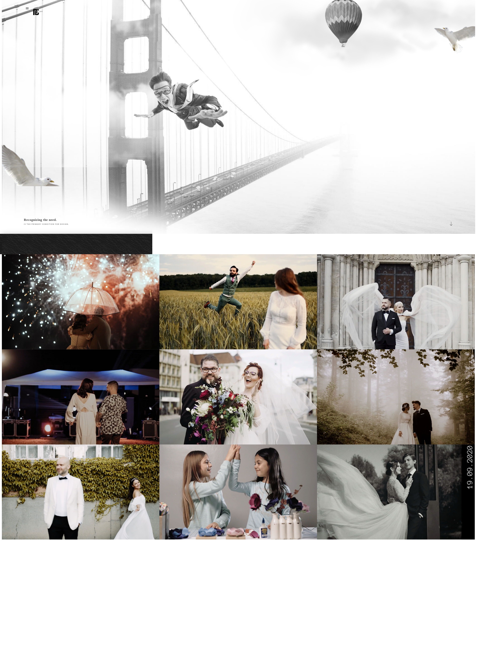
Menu (27, 8)
